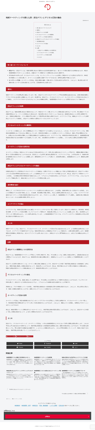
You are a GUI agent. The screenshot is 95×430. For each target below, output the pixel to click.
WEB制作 (17, 405)
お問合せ (47, 416)
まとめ (38, 46)
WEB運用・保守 (26, 405)
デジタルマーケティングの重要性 (45, 34)
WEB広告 (35, 405)
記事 (38, 48)
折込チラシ (31, 336)
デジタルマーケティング (21, 336)
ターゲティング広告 (11, 336)
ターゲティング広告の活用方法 (45, 37)
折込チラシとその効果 (42, 32)
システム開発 (53, 405)
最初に (38, 30)
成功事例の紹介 (41, 41)
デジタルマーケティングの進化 (46, 52)
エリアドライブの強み (42, 43)
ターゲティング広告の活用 (45, 55)
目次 (45, 25)
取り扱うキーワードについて (44, 28)
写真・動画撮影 (43, 405)
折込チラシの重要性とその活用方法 (47, 50)
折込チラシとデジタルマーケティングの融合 (48, 39)
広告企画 (61, 405)
